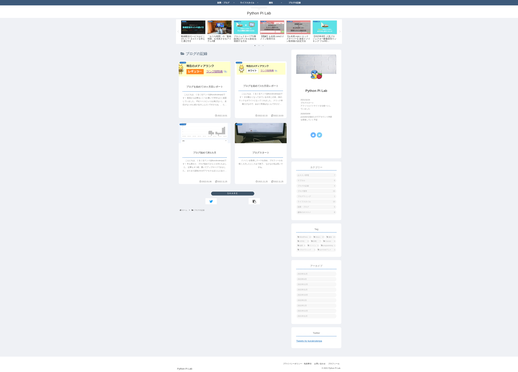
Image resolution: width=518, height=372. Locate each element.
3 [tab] (263, 45)
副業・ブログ (316, 207)
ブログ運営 (316, 191)
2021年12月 (303, 311)
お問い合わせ (320, 364)
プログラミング (316, 196)
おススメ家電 (316, 175)
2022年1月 (302, 305)
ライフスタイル (316, 201)
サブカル (316, 180)
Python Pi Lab (316, 90)
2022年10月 (303, 295)
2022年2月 (302, 300)
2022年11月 (303, 290)
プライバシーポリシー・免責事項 (297, 364)
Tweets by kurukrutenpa (309, 341)
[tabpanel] (193, 31)
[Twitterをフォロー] (319, 135)
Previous (178, 31)
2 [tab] (259, 45)
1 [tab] (255, 45)
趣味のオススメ (316, 212)
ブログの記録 (316, 186)
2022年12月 (303, 284)
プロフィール (334, 364)
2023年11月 (303, 274)
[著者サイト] (313, 135)
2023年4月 (302, 279)
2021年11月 (303, 316)
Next (340, 31)
